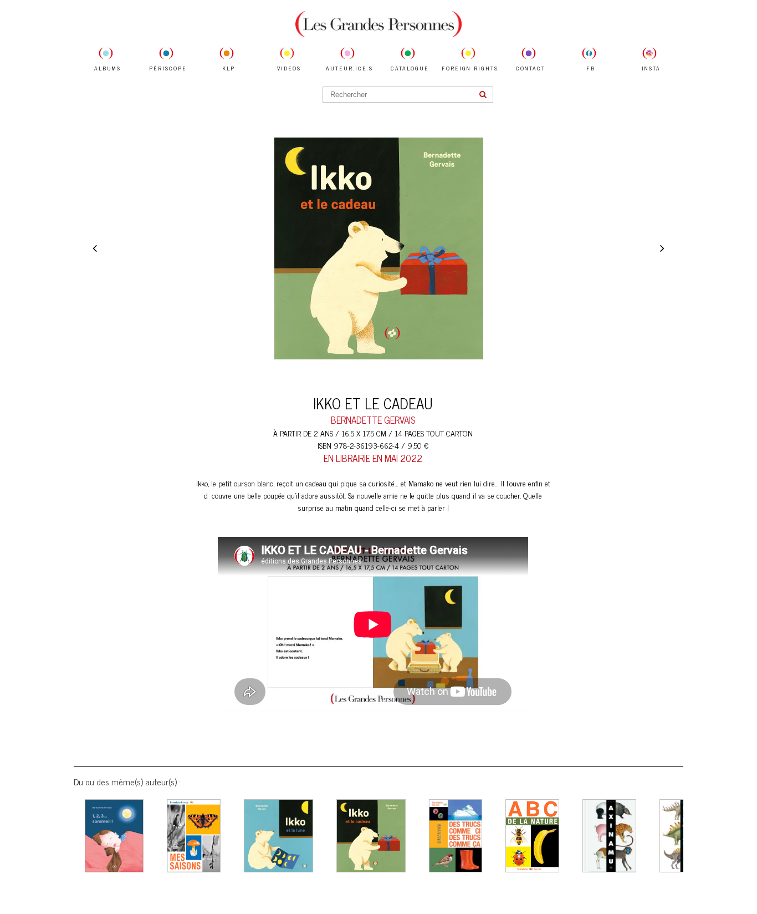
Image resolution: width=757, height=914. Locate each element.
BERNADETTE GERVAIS (373, 420)
